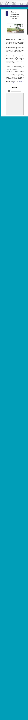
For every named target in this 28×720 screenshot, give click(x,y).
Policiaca (17, 85)
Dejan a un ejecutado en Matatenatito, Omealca (14, 15)
